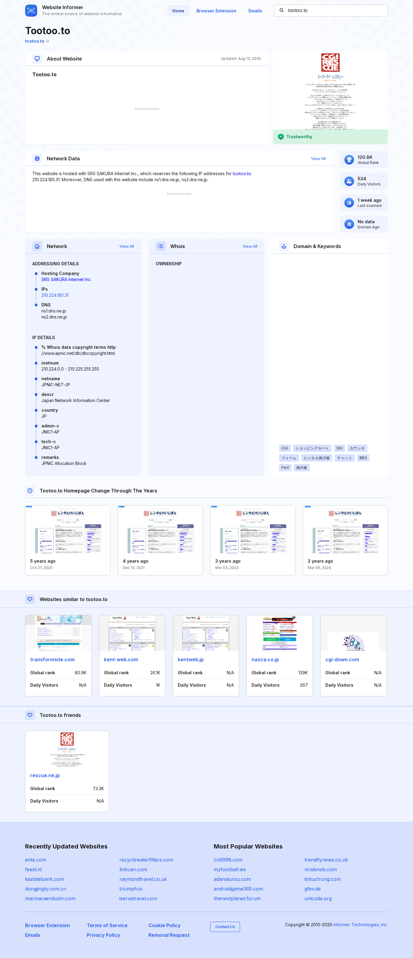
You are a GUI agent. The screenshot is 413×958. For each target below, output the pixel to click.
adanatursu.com (232, 879)
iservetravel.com (138, 898)
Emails (255, 10)
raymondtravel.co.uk (143, 879)
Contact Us (225, 926)
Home (178, 10)
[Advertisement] (146, 125)
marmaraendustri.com (50, 898)
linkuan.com (133, 869)
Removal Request (169, 935)
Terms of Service (107, 925)
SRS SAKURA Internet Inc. (66, 279)
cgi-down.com (342, 659)
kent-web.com (121, 659)
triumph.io (130, 889)
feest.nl (33, 869)
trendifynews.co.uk (326, 860)
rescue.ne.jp (45, 775)
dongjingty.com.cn (45, 889)
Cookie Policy (164, 925)
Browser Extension (216, 10)
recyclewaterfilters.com (146, 860)
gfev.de (312, 889)
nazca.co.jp (265, 659)
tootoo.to (34, 41)
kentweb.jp (191, 659)
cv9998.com (228, 860)
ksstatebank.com (44, 879)
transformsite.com (52, 659)
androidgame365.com (238, 889)
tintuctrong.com (322, 879)
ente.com (35, 860)
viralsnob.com (320, 869)
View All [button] (318, 158)
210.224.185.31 (55, 295)
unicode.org (318, 898)
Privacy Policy (103, 935)
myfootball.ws (230, 869)
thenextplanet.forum (237, 898)
